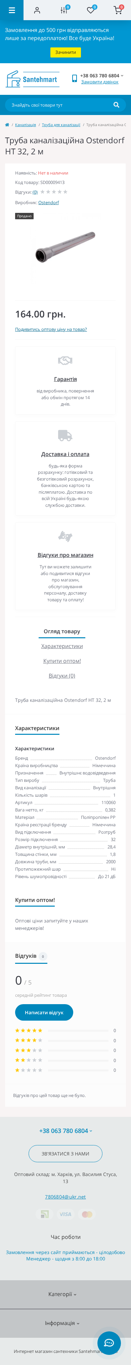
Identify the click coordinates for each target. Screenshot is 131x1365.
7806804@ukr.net (65, 1196)
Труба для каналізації (61, 124)
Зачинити (65, 52)
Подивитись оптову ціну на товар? (51, 329)
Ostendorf (48, 202)
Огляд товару (62, 631)
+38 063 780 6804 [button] (63, 1131)
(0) (35, 192)
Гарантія (65, 379)
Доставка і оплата (65, 454)
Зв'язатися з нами (65, 1153)
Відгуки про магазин (65, 555)
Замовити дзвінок (100, 82)
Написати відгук (44, 1012)
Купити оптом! (62, 661)
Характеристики (62, 646)
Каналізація (25, 124)
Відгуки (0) (62, 675)
